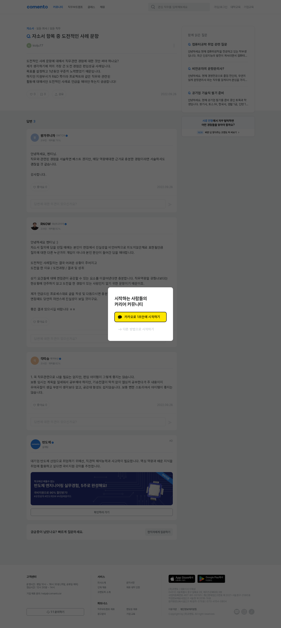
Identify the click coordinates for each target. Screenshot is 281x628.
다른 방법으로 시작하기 (138, 329)
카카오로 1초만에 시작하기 (142, 317)
